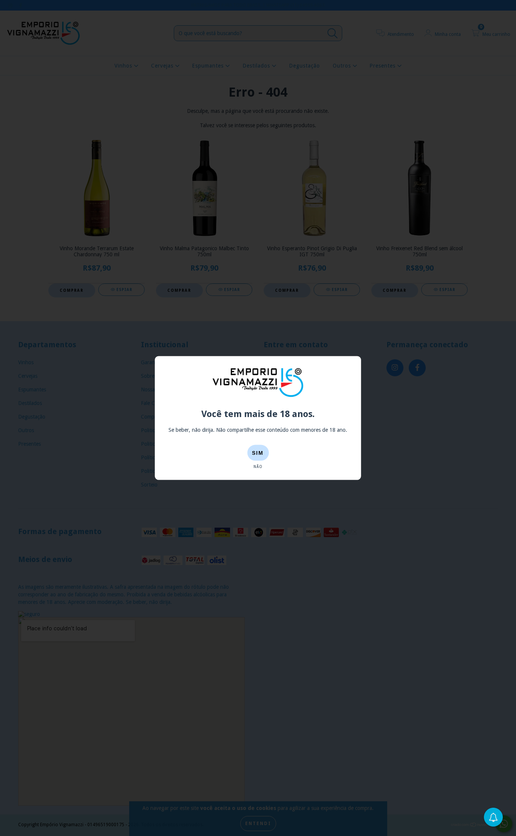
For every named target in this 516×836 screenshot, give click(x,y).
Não (258, 467)
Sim (258, 453)
